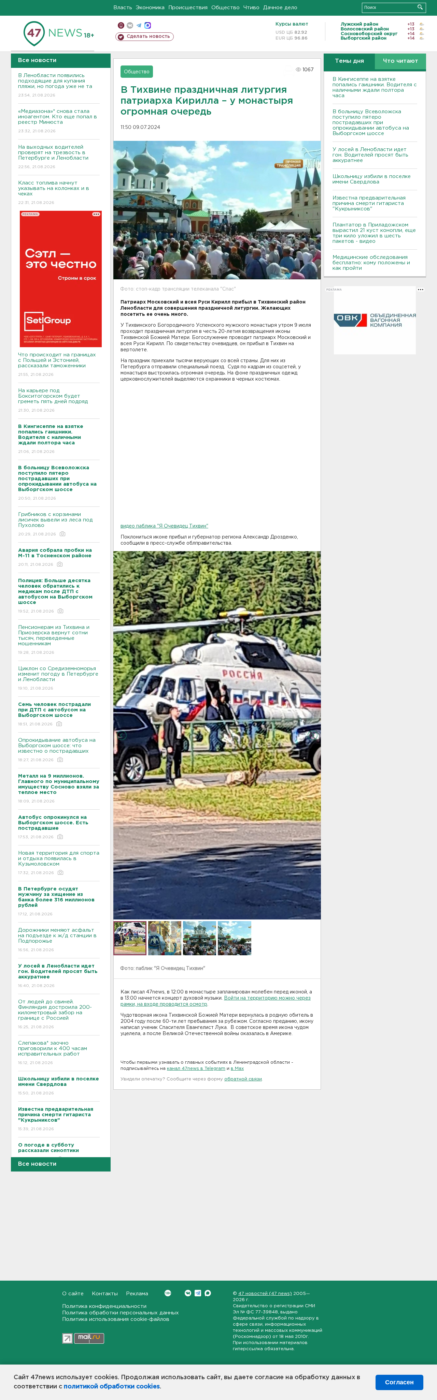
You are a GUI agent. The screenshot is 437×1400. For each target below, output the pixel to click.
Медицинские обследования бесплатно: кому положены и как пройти (371, 262)
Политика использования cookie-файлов (115, 1319)
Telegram (198, 1293)
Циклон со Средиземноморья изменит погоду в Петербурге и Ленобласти (58, 678)
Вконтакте (188, 1293)
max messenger (147, 25)
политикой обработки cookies (112, 1386)
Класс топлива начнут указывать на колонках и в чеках (53, 193)
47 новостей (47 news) (265, 1294)
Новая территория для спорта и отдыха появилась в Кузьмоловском (58, 863)
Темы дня (349, 61)
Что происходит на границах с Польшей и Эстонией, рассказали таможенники (57, 365)
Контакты (105, 1294)
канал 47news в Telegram (196, 1069)
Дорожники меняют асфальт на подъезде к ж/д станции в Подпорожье (57, 940)
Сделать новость (148, 36)
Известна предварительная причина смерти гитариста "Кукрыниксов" (369, 203)
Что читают (400, 61)
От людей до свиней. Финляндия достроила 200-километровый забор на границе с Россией (55, 1014)
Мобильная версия (121, 25)
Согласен (399, 1382)
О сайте (73, 1294)
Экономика (150, 7)
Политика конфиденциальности (104, 1306)
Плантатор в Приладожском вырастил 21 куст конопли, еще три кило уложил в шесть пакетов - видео (374, 233)
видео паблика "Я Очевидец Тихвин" (164, 526)
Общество (225, 7)
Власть (122, 7)
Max (208, 1293)
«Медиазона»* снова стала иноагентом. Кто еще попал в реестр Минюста (57, 121)
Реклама (137, 1294)
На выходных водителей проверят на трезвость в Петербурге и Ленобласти (53, 157)
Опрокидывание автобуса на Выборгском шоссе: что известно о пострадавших (57, 750)
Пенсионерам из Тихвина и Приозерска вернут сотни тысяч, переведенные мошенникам (53, 639)
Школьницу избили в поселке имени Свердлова (372, 179)
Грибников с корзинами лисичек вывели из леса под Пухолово (55, 524)
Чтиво (251, 7)
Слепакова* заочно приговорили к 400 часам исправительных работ (52, 1053)
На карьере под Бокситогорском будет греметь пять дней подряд (53, 400)
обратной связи (243, 1079)
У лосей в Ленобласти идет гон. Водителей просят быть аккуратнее (370, 155)
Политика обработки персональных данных (120, 1313)
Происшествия (188, 7)
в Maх (237, 1069)
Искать (420, 7)
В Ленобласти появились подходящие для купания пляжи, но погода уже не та (55, 85)
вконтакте (130, 25)
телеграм (139, 25)
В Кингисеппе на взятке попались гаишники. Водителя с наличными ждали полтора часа (375, 87)
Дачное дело (280, 7)
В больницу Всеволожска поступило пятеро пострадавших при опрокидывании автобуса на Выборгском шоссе (371, 122)
